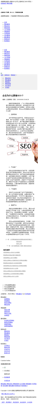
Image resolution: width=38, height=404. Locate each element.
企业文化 (7, 349)
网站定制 (7, 304)
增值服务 (7, 31)
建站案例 (7, 37)
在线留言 (3, 3)
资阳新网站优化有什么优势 (10, 268)
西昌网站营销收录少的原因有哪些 (12, 263)
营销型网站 (7, 324)
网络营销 (7, 28)
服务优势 (7, 347)
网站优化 (7, 26)
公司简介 (7, 345)
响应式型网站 (8, 322)
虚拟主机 (7, 311)
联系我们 (7, 41)
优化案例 (7, 35)
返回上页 (19, 243)
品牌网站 (7, 299)
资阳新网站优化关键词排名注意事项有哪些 (15, 265)
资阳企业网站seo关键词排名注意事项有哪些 (15, 260)
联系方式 (7, 353)
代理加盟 (7, 33)
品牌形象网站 (8, 326)
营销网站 (7, 301)
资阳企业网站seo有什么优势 (11, 276)
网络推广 (13, 75)
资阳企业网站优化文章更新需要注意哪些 (14, 271)
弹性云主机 (7, 313)
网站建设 (7, 24)
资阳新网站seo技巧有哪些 (10, 257)
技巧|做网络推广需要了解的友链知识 (21, 245)
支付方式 (7, 351)
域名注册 (7, 309)
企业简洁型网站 (9, 320)
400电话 (6, 315)
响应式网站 (7, 302)
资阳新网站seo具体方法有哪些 (11, 252)
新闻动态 (7, 39)
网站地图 (9, 3)
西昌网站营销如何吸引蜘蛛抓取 (12, 255)
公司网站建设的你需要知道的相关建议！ (21, 239)
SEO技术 (8, 85)
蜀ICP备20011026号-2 (8, 394)
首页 (5, 22)
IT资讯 (7, 87)
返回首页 (19, 241)
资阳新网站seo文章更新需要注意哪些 (13, 273)
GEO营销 (7, 29)
